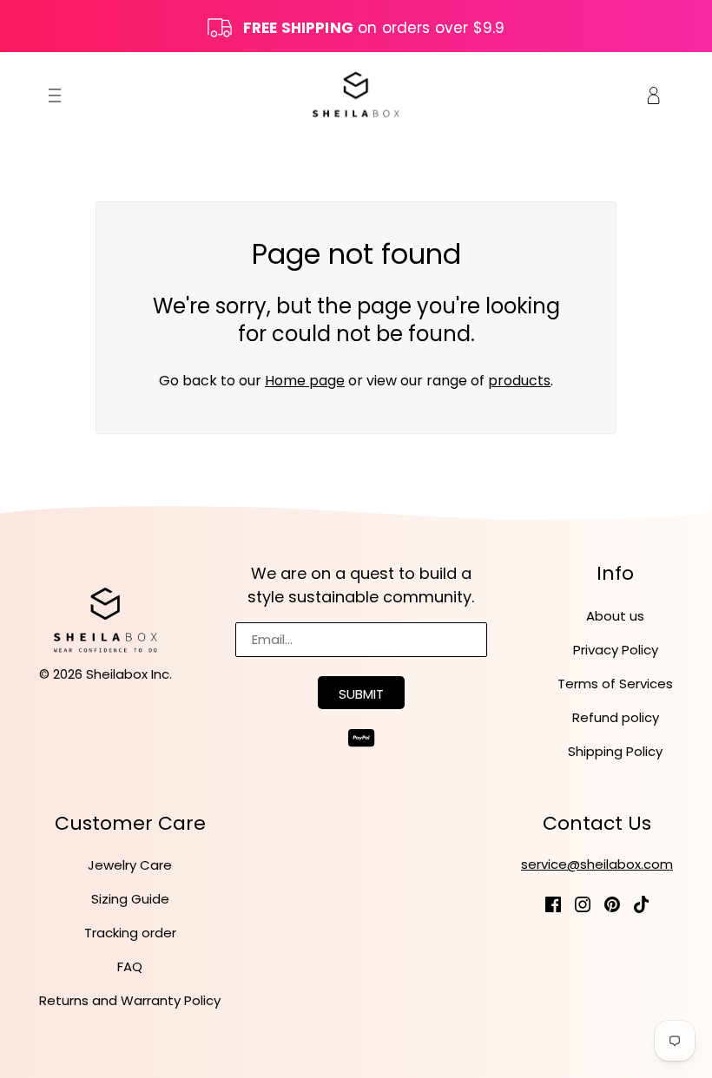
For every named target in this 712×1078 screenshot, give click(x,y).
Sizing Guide (130, 899)
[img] (553, 903)
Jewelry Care (130, 865)
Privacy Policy (615, 650)
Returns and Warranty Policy (130, 1000)
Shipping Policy (615, 751)
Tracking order (130, 933)
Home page (305, 381)
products (519, 381)
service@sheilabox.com (597, 864)
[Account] (653, 94)
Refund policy (615, 717)
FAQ (129, 966)
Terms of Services (615, 683)
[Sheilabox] (356, 94)
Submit (361, 694)
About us (615, 616)
